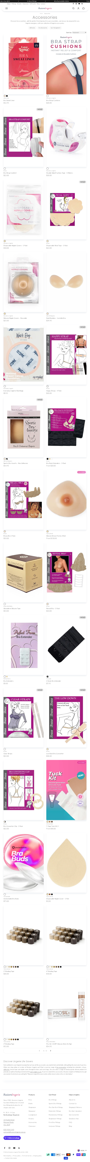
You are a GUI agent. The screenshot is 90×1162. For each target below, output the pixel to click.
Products (32, 1095)
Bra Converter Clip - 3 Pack (13, 826)
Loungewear (33, 1115)
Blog (38, 4)
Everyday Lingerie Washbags (13, 391)
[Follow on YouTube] (79, 3)
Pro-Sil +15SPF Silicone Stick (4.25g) (59, 1044)
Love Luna (6, 98)
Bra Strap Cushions (53, 100)
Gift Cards (33, 4)
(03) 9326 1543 (9, 1129)
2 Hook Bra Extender (53, 681)
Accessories (33, 1122)
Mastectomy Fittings (56, 1115)
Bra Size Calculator (75, 1111)
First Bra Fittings (54, 1122)
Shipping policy (37, 1156)
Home (41, 13)
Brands (19, 4)
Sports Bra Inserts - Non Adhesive (16, 463)
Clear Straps (8, 753)
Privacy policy (17, 1156)
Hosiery (31, 1119)
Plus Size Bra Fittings (56, 1107)
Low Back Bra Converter (55, 753)
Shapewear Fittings (55, 1119)
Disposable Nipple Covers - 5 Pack (16, 245)
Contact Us (73, 1103)
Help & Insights (74, 1095)
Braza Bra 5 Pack (9, 536)
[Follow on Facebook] (73, 3)
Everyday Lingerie (8, 388)
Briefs (31, 1103)
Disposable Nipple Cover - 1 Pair (57, 899)
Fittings (14, 4)
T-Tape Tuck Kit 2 (52, 826)
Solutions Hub (73, 1119)
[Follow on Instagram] (76, 3)
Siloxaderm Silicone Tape (12, 608)
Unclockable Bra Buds (11, 899)
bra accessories (61, 1067)
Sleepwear (32, 1111)
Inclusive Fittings (54, 1126)
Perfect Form (7, 678)
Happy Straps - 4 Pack (54, 391)
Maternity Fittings (55, 1111)
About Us (72, 1100)
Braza (5, 170)
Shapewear (32, 1107)
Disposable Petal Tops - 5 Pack (57, 245)
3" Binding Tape (9, 1044)
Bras (30, 1100)
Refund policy (7, 1156)
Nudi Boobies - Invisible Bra (56, 318)
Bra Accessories (43, 27)
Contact (43, 4)
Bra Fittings (53, 1100)
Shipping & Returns (75, 1107)
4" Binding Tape (51, 971)
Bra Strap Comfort (10, 173)
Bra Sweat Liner (9, 100)
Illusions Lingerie (51, 98)
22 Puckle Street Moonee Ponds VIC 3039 (9, 1122)
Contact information (11, 1158)
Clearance (26, 4)
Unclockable (49, 824)
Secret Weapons (50, 316)
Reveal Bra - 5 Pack (53, 608)
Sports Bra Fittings (55, 1103)
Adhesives (32, 27)
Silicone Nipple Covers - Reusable (15, 318)
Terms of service (27, 1156)
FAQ (70, 1122)
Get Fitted (52, 1095)
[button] (36, 1095)
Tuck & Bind (49, 533)
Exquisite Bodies (8, 606)
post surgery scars (35, 1072)
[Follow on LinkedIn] (82, 3)
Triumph (48, 678)
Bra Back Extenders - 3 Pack (56, 463)
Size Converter (74, 1115)
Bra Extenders (9, 681)
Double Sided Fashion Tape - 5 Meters (59, 173)
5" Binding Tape (9, 971)
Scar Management (55, 27)
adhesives (7, 1069)
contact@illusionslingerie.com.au (14, 1132)
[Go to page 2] (50, 1050)
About (9, 4)
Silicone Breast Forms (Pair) (56, 536)
